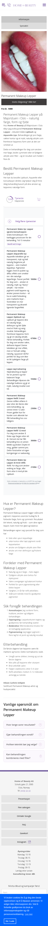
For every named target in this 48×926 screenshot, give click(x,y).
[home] (24, 5)
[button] (44, 5)
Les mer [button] (29, 914)
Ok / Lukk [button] (10, 921)
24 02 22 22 (25, 791)
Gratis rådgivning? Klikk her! (24, 102)
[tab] (24, 19)
